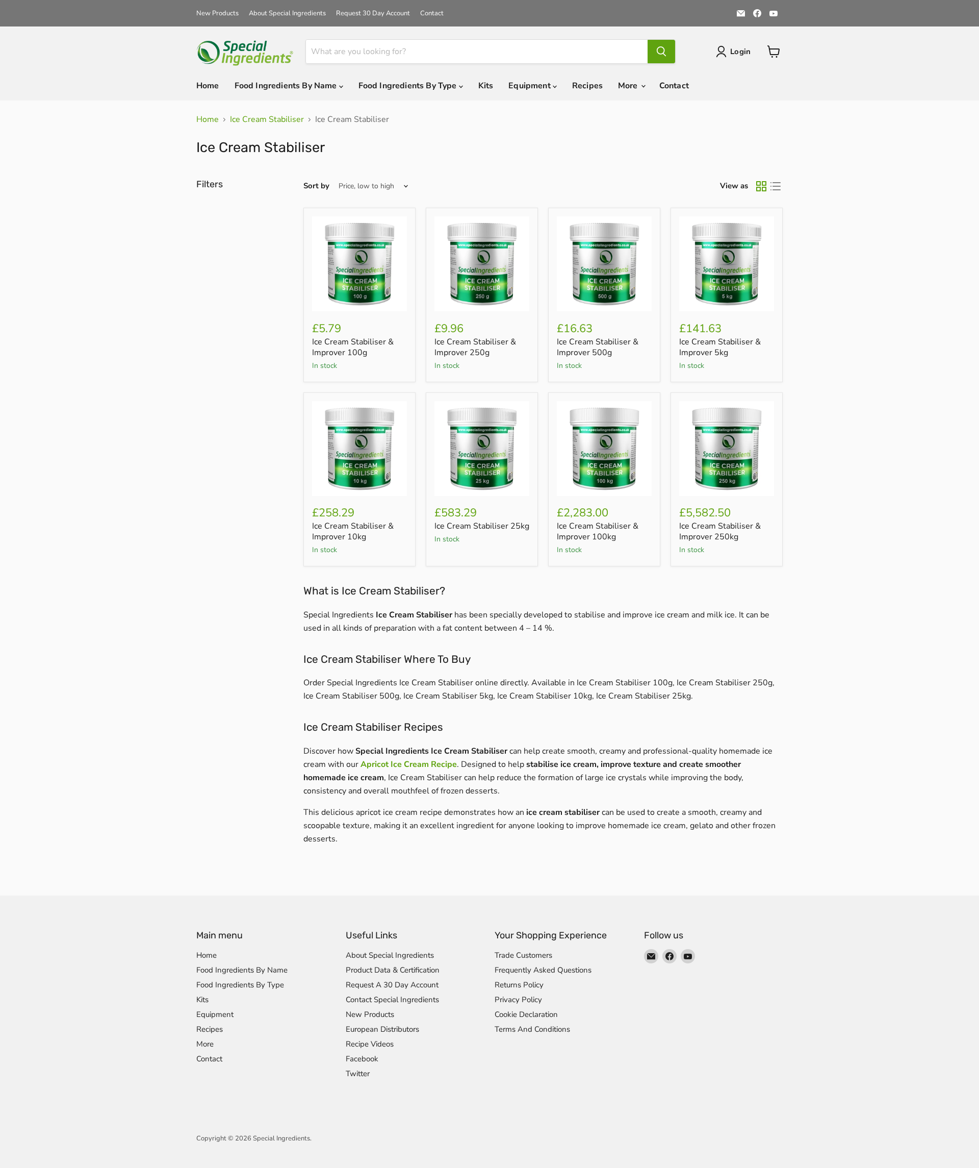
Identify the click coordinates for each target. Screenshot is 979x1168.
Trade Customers (523, 955)
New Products (217, 13)
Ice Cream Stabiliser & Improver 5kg (720, 347)
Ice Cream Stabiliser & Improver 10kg (353, 531)
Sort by (316, 186)
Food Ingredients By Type (408, 85)
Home (207, 85)
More (629, 85)
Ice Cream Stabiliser (267, 119)
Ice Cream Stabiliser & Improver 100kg (597, 531)
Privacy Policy (518, 1000)
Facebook (362, 1059)
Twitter (358, 1073)
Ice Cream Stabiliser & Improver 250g (475, 347)
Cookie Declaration (526, 1014)
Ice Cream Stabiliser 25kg (481, 526)
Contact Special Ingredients (392, 1000)
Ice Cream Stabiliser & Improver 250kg (720, 531)
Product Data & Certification (393, 970)
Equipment (530, 85)
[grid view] (761, 186)
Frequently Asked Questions (543, 970)
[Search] (661, 51)
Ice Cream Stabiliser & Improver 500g (597, 347)
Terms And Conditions (532, 1029)
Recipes (587, 85)
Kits (486, 85)
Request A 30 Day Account (392, 985)
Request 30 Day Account (373, 13)
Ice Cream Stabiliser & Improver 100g (353, 347)
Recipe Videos (370, 1044)
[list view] (775, 186)
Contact (432, 13)
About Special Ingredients (287, 13)
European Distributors (382, 1029)
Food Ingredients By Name (287, 85)
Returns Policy (519, 985)
